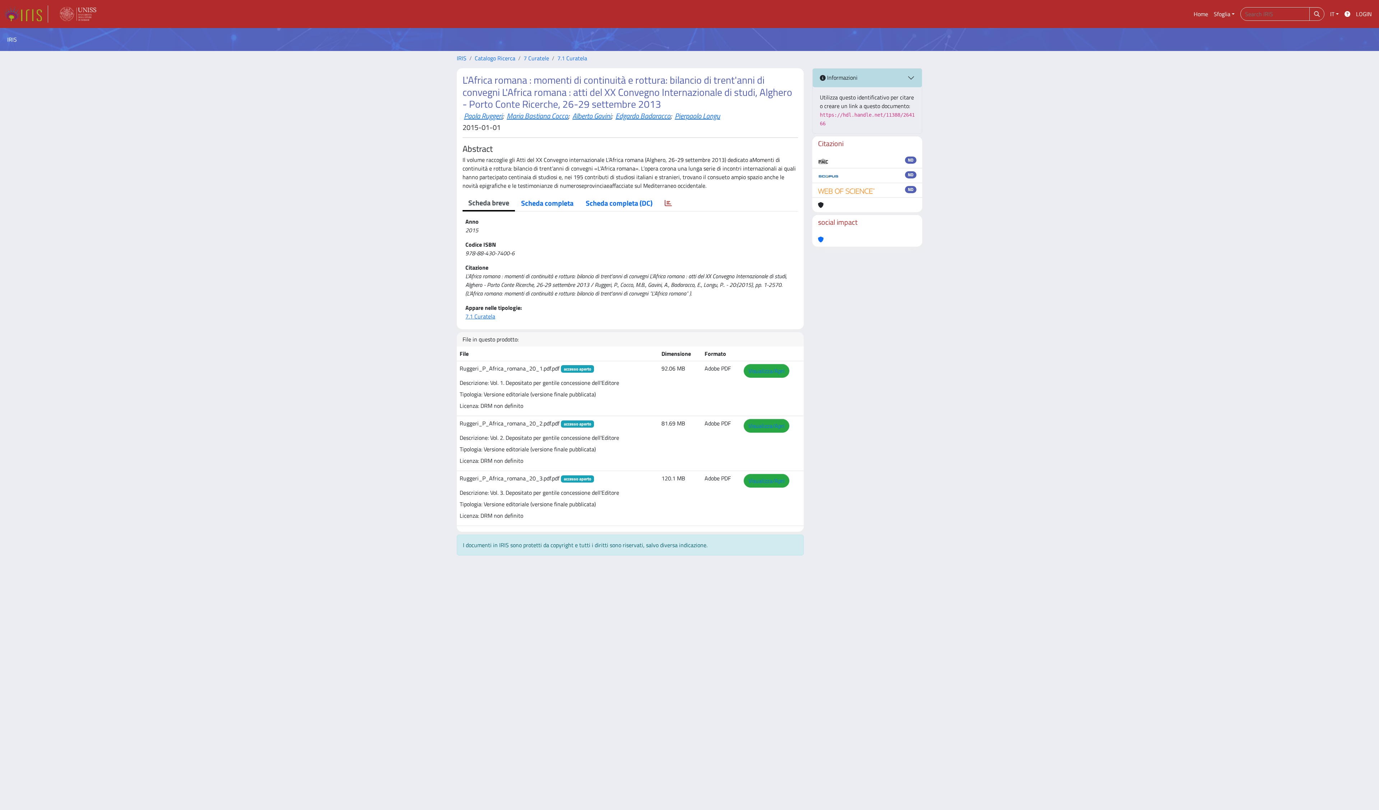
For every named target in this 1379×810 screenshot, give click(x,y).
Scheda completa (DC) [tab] (619, 203)
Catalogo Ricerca (495, 58)
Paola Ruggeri (483, 115)
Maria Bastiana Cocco (537, 115)
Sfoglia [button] (1222, 14)
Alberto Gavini (591, 115)
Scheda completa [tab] (547, 203)
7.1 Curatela (572, 58)
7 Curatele (536, 58)
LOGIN (1364, 14)
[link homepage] (26, 14)
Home (1201, 14)
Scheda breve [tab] (488, 202)
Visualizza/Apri (766, 371)
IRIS (461, 58)
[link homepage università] (78, 14)
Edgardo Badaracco (643, 115)
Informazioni (842, 77)
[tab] (668, 203)
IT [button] (1332, 14)
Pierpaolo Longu (697, 115)
